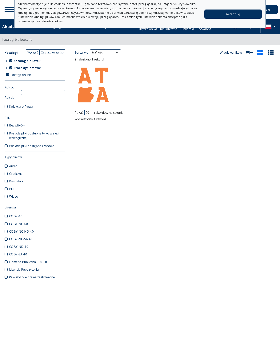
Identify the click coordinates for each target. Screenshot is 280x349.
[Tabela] (270, 52)
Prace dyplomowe (27, 68)
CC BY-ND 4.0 (18, 247)
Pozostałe (16, 181)
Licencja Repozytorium (25, 269)
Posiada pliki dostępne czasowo (31, 146)
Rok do (9, 97)
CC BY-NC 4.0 (18, 224)
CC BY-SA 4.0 (18, 254)
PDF (12, 189)
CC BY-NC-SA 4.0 (21, 239)
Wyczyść (32, 52)
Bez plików (17, 125)
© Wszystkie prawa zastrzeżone (32, 277)
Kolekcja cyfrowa (21, 106)
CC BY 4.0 (15, 216)
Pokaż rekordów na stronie (99, 113)
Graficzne (15, 174)
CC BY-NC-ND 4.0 (21, 231)
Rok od (9, 87)
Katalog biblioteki (28, 61)
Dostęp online (21, 75)
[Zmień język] (270, 26)
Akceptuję (233, 14)
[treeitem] (35, 61)
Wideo (13, 196)
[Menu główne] (9, 9)
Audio (13, 166)
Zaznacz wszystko (52, 52)
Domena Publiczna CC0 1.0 (28, 262)
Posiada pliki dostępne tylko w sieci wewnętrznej (34, 135)
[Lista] (249, 52)
